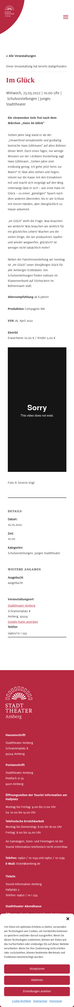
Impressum (55, 1001)
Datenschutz (40, 1001)
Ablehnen (37, 980)
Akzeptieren (37, 969)
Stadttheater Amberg (21, 605)
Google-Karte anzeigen (23, 622)
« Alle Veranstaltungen (21, 56)
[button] (68, 919)
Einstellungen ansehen (37, 991)
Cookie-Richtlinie (21, 1001)
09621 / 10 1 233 (27, 895)
